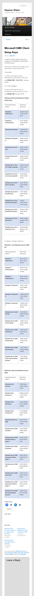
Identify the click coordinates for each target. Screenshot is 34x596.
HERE (23, 68)
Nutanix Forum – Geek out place (12, 30)
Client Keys (11, 552)
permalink (23, 554)
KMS (17, 551)
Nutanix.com (8, 34)
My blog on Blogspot (10, 27)
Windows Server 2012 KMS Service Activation (10, 542)
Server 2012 (22, 551)
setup (18, 552)
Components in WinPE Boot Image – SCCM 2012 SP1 (22, 530)
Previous (7, 39)
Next (27, 39)
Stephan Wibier (12, 10)
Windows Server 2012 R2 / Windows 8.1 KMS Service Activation (10, 531)
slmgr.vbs (26, 552)
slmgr (22, 552)
